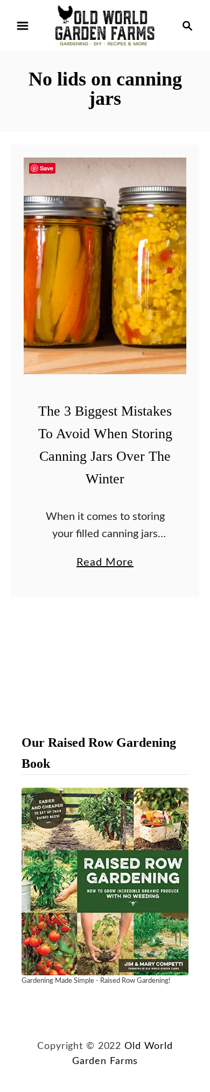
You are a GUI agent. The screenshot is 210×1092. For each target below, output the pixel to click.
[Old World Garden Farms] (105, 25)
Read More (105, 564)
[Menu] (22, 26)
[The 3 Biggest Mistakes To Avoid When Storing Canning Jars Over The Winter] (105, 266)
